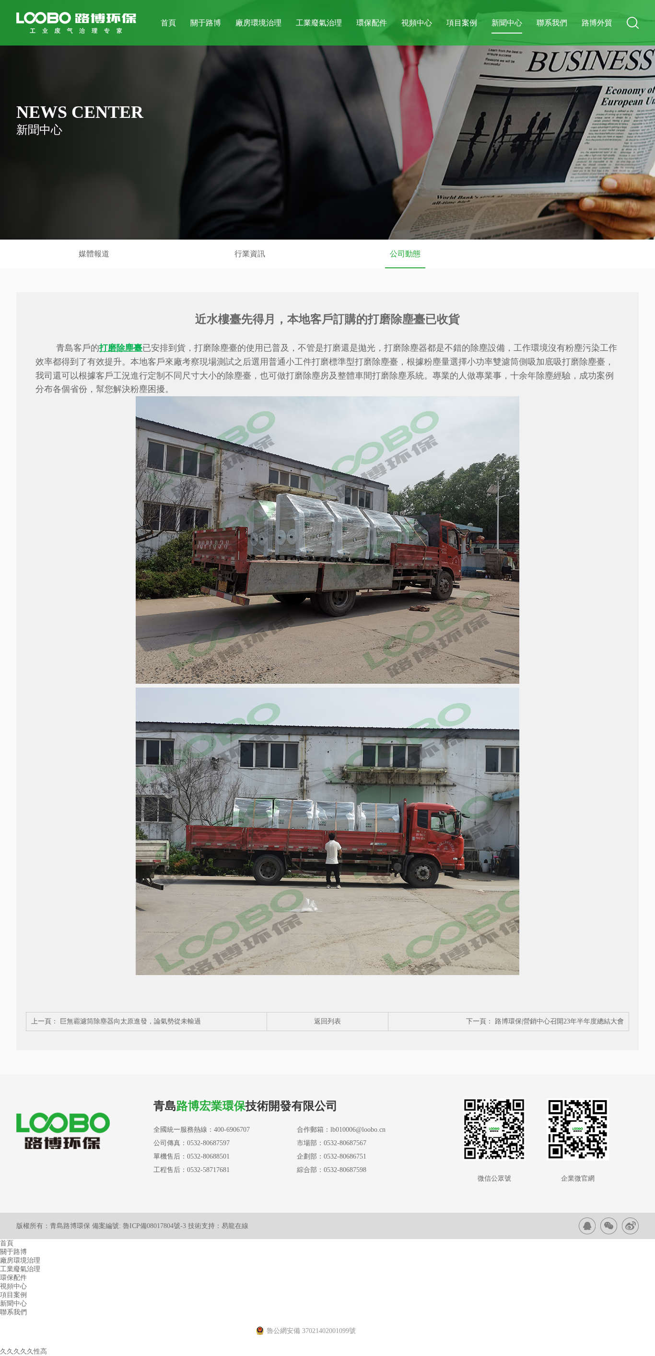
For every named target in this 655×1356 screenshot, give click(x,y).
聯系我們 (552, 23)
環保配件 (371, 23)
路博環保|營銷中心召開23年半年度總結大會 (558, 1021)
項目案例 (461, 23)
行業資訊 (249, 254)
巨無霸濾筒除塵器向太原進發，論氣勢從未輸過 (130, 1021)
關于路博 (205, 23)
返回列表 (327, 1021)
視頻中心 (416, 23)
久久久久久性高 (23, 1351)
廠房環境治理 (258, 23)
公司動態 (405, 254)
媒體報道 (94, 254)
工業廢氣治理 (319, 23)
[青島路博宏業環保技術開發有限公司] (587, 1226)
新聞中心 (506, 23)
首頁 (168, 23)
